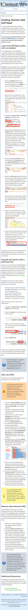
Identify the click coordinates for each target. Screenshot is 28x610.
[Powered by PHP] (17, 604)
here (9, 100)
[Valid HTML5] (24, 604)
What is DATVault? (19, 275)
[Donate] (11, 604)
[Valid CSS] (11, 606)
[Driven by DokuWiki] (17, 606)
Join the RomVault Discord (14, 293)
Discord (18, 368)
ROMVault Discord (12, 38)
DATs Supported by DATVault (13, 590)
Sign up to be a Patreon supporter (16, 287)
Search (13, 8)
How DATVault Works (11, 588)
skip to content (23, 1)
